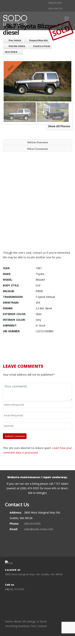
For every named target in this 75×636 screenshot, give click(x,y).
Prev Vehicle (15, 40)
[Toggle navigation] (66, 18)
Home (9, 621)
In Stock (42, 621)
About (17, 621)
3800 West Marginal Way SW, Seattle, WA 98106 (33, 574)
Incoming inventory (17, 626)
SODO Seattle (54, 8)
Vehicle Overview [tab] (37, 142)
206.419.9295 (32, 523)
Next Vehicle (11, 52)
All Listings (29, 621)
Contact (42, 626)
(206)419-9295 (54, 3)
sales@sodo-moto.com (38, 529)
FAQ (33, 626)
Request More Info (38, 40)
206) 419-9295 (16, 589)
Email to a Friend (41, 46)
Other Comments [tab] (37, 148)
